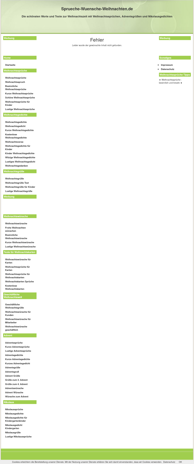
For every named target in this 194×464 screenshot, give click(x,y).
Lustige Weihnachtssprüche (20, 109)
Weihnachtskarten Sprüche (19, 281)
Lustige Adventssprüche (18, 350)
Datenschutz (167, 69)
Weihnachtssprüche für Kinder (17, 103)
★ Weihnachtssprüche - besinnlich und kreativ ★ (170, 81)
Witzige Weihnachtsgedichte (20, 157)
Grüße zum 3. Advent (16, 379)
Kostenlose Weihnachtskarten (14, 287)
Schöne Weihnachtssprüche (20, 97)
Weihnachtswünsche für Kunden (18, 313)
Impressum (167, 65)
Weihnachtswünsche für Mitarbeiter (18, 320)
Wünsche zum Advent (16, 396)
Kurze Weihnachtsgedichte (19, 130)
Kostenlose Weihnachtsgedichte (16, 136)
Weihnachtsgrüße (14, 178)
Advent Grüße (12, 375)
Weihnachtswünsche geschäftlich (16, 328)
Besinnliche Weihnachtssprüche (15, 87)
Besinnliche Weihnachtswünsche (16, 236)
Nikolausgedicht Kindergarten (13, 426)
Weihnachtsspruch (15, 82)
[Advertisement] (16, 48)
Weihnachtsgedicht (15, 126)
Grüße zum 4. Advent (16, 384)
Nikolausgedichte (14, 413)
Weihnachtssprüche (15, 77)
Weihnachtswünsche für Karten (18, 261)
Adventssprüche (14, 342)
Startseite (10, 65)
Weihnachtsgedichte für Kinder (17, 147)
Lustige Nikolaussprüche (18, 436)
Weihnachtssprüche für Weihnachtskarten (17, 275)
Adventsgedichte (14, 355)
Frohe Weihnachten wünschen (15, 229)
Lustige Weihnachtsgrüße (18, 191)
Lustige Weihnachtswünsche (20, 246)
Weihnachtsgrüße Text (17, 182)
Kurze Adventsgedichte (17, 359)
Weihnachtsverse (14, 141)
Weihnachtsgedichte (16, 122)
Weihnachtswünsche (16, 223)
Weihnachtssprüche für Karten (17, 268)
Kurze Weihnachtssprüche (19, 93)
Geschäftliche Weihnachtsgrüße (14, 306)
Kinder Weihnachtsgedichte (19, 153)
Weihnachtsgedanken (16, 165)
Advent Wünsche (14, 392)
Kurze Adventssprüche (17, 346)
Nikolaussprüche (14, 409)
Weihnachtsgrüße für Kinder (20, 186)
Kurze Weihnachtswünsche (19, 242)
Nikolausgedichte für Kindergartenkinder (16, 419)
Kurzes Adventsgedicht (17, 363)
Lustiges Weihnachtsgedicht (20, 161)
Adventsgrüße (12, 367)
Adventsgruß (12, 371)
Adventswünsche (14, 388)
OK (180, 461)
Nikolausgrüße (13, 432)
